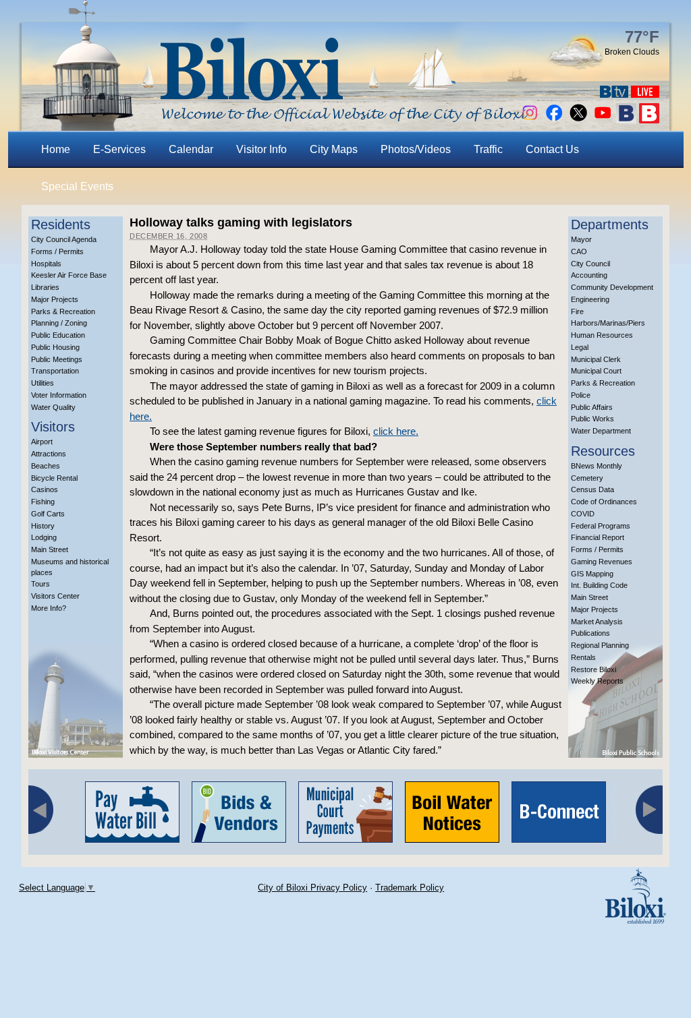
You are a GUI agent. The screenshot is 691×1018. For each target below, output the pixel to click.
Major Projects (54, 299)
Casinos (44, 489)
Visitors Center (55, 596)
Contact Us (552, 149)
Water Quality (53, 407)
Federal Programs (600, 526)
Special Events (77, 186)
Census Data (592, 489)
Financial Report (597, 537)
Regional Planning (600, 645)
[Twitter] (578, 119)
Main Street (49, 549)
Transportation (55, 371)
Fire (577, 311)
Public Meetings (56, 359)
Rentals (583, 657)
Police (580, 395)
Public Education (58, 335)
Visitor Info (261, 149)
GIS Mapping (592, 574)
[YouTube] (602, 119)
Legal (579, 347)
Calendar (191, 149)
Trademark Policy (409, 887)
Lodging (44, 537)
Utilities (42, 383)
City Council (590, 264)
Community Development (612, 287)
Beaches (45, 466)
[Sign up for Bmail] (626, 119)
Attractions (48, 454)
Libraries (45, 287)
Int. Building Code (599, 585)
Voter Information (58, 395)
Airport (42, 442)
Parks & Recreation (63, 311)
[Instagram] (530, 119)
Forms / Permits (57, 251)
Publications (590, 633)
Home (55, 149)
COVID (583, 514)
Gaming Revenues (601, 562)
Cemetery (587, 478)
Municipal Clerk (596, 359)
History (43, 526)
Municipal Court (596, 371)
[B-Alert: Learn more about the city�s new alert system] (649, 119)
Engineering (590, 299)
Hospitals (46, 264)
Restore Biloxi (593, 669)
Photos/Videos (416, 149)
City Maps (334, 149)
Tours (40, 584)
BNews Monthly (596, 466)
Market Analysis (597, 622)
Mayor (581, 239)
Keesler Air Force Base (69, 275)
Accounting (589, 275)
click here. (395, 431)
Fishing (43, 502)
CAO (579, 251)
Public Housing (55, 347)
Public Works (592, 419)
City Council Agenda (63, 239)
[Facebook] (554, 119)
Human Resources (602, 335)
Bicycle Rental (54, 478)
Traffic (488, 149)
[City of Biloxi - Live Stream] (645, 94)
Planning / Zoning (59, 323)
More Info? (48, 608)
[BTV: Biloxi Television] (614, 94)
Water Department (601, 431)
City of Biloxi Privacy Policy (312, 887)
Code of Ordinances (604, 502)
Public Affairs (592, 407)
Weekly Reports (597, 681)
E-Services (119, 149)
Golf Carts (48, 514)
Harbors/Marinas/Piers (608, 323)
